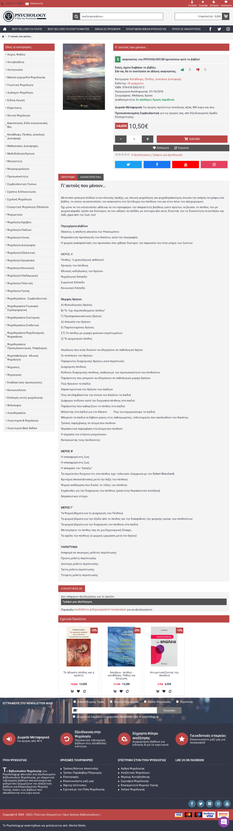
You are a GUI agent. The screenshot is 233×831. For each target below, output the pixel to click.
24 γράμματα (135, 83)
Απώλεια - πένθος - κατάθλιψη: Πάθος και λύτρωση (121, 675)
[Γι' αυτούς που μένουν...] (84, 77)
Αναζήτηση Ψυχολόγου (135, 772)
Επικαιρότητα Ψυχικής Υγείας (139, 785)
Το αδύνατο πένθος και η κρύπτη (78, 674)
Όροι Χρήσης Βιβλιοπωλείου (81, 814)
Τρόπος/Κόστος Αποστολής (80, 768)
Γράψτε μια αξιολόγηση (167, 155)
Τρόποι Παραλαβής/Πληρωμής (82, 772)
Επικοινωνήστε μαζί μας (78, 781)
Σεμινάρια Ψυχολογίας (135, 781)
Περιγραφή (68, 177)
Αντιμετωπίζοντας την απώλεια (164, 674)
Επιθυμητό (163, 147)
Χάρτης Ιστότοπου (74, 785)
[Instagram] (214, 164)
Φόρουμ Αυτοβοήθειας (135, 777)
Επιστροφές (71, 777)
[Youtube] (185, 164)
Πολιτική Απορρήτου (47, 814)
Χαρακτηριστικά (90, 177)
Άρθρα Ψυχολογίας (133, 768)
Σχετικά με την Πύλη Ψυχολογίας (84, 789)
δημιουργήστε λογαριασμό (109, 609)
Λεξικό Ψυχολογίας (133, 789)
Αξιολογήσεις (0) (71, 588)
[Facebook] (157, 164)
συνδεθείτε (82, 609)
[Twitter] (128, 164)
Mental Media (77, 825)
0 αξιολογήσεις (141, 155)
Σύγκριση (183, 147)
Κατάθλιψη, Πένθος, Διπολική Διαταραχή (155, 79)
